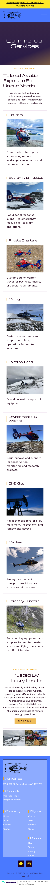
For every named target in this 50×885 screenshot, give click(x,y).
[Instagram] (29, 864)
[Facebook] (21, 864)
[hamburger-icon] (44, 15)
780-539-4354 (11, 796)
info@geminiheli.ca (12, 799)
